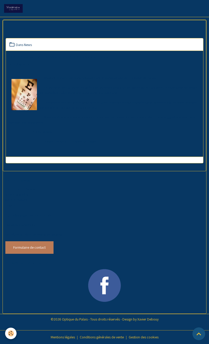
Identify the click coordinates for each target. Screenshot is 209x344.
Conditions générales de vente (102, 337)
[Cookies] (11, 333)
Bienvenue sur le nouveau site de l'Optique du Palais (59, 57)
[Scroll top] (198, 333)
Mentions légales (63, 337)
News (28, 44)
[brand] (14, 8)
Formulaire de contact (29, 247)
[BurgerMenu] (198, 8)
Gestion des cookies (144, 337)
